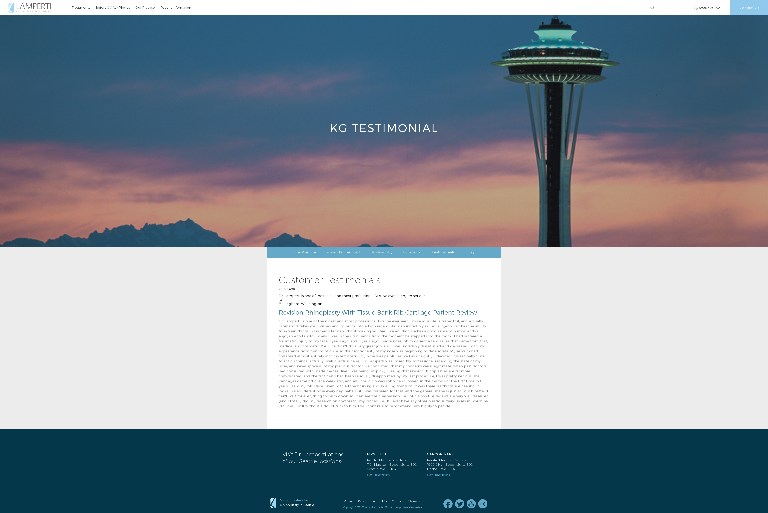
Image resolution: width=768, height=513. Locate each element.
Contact (397, 501)
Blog (470, 252)
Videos (348, 501)
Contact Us (749, 8)
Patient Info (366, 501)
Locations (412, 252)
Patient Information (176, 7)
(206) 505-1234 (710, 7)
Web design (395, 507)
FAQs (383, 501)
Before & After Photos (113, 7)
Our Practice (145, 7)
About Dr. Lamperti (344, 252)
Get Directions (378, 475)
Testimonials (443, 252)
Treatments (81, 7)
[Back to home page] (29, 8)
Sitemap (414, 501)
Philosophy (382, 252)
